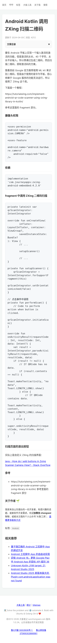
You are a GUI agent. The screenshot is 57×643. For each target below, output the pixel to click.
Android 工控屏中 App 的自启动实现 (30, 554)
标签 (18, 5)
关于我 (37, 5)
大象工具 (27, 5)
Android (15, 528)
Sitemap (36, 605)
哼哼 (11, 5)
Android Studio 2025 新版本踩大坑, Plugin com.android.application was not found (30, 577)
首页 (4, 5)
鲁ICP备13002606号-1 (22, 630)
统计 (29, 605)
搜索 (45, 5)
